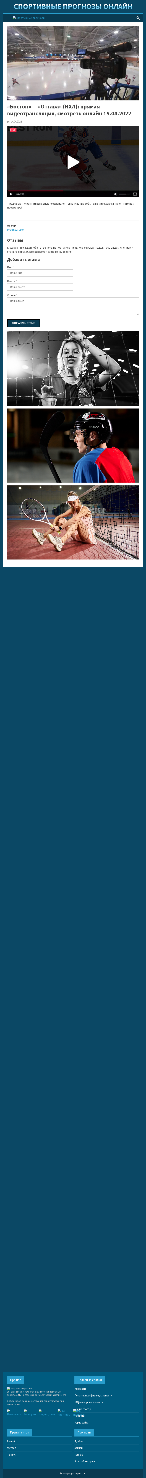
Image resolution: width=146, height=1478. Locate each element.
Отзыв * (12, 295)
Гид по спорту (82, 1409)
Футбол (11, 1448)
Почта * (12, 281)
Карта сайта (81, 1423)
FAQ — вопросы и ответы (88, 1402)
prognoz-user (15, 230)
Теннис (11, 1455)
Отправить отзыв (23, 323)
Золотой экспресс (84, 1461)
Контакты (80, 1389)
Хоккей (11, 1441)
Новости (79, 1416)
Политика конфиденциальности (93, 1396)
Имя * (10, 267)
